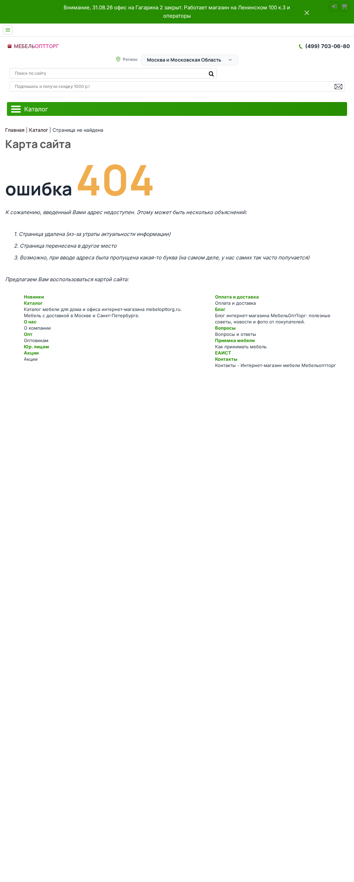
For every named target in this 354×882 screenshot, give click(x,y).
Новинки (34, 297)
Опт (28, 334)
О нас (30, 321)
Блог (220, 309)
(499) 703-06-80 (327, 46)
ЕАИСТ (223, 353)
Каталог (33, 303)
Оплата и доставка (237, 297)
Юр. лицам (36, 346)
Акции (31, 353)
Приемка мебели (235, 340)
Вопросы (225, 328)
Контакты (226, 359)
